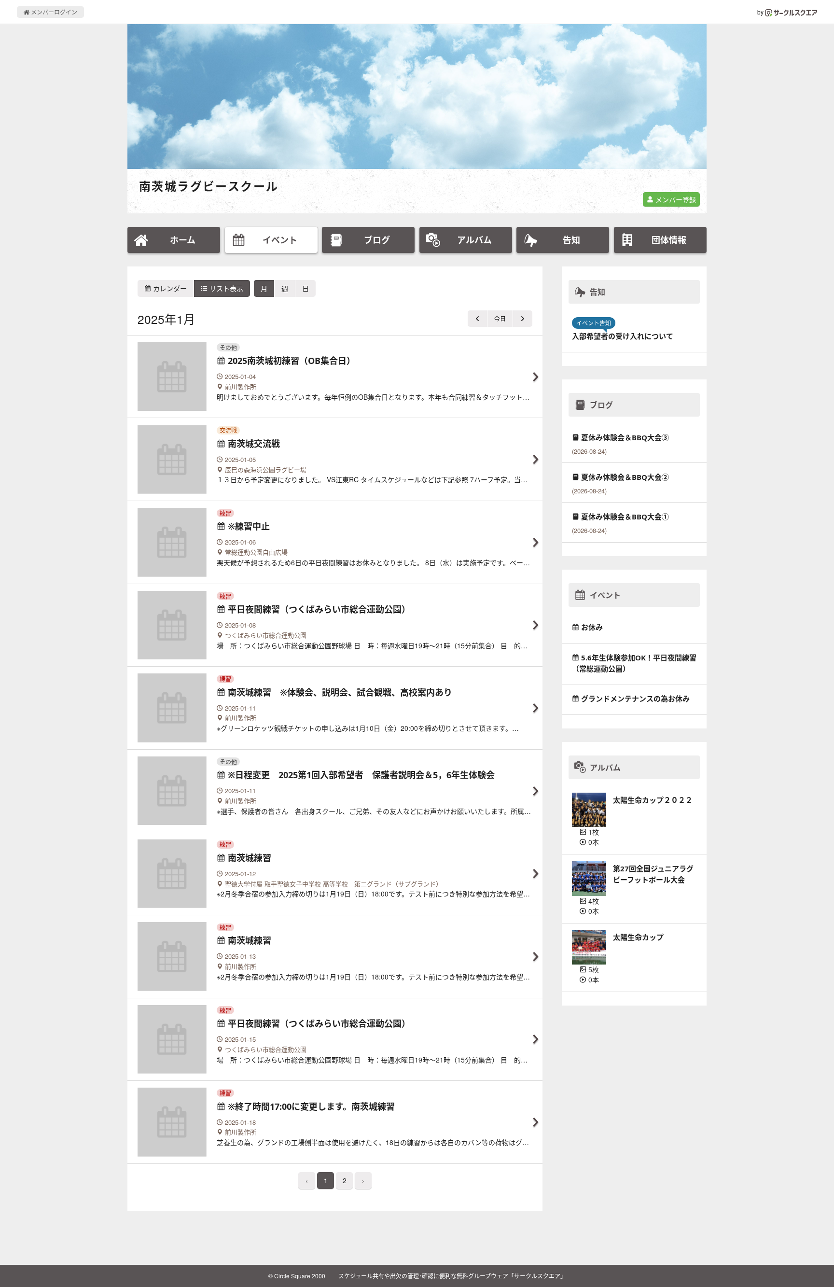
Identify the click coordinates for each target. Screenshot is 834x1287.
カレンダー (169, 288)
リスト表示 (225, 288)
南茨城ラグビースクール (208, 186)
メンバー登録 (674, 199)
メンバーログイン (53, 12)
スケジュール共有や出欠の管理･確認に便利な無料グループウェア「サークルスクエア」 (452, 1276)
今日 (500, 318)
